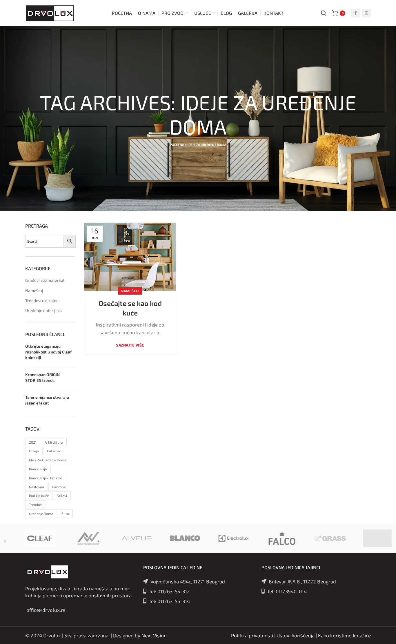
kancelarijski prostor (45, 478)
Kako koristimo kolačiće (344, 635)
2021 (33, 442)
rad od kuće (39, 496)
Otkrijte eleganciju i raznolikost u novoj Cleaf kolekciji (48, 352)
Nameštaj (130, 291)
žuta (65, 513)
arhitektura (54, 442)
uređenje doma (41, 513)
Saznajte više (130, 345)
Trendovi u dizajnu (42, 300)
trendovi (36, 504)
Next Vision (154, 635)
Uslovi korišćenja (296, 635)
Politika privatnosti (252, 635)
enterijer (54, 451)
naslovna (36, 487)
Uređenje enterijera (43, 310)
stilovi (62, 496)
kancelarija (38, 469)
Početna (177, 144)
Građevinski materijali (45, 280)
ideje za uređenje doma (47, 460)
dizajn (34, 451)
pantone (59, 487)
